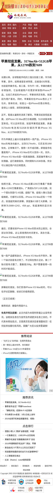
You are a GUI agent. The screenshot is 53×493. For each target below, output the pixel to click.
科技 (4, 36)
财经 (4, 28)
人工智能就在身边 (12, 456)
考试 (30, 28)
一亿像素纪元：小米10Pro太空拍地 (20, 435)
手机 (36, 36)
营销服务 (25, 466)
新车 (14, 28)
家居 (4, 33)
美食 (4, 41)
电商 (9, 44)
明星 (30, 25)
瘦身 (15, 41)
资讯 (9, 25)
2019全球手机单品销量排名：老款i (19, 419)
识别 (15, 36)
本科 (36, 28)
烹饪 (36, 33)
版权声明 (48, 466)
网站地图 (26, 470)
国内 (14, 25)
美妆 (9, 41)
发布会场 (44, 41)
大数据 (37, 44)
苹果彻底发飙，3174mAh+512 (18, 402)
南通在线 (16, 53)
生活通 (36, 41)
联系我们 (14, 466)
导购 (9, 28)
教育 (24, 28)
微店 (15, 44)
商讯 (4, 44)
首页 (4, 25)
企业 (24, 33)
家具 (9, 33)
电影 (36, 25)
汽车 (24, 25)
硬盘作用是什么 (19, 306)
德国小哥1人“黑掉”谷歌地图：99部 (19, 431)
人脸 (9, 36)
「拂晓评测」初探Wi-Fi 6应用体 (18, 410)
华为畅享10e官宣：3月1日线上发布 (20, 414)
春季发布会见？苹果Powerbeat (18, 406)
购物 (24, 41)
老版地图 (37, 466)
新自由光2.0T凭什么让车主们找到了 (20, 447)
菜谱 (30, 33)
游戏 (24, 36)
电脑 (30, 36)
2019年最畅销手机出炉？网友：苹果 (20, 443)
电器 (15, 33)
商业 (30, 44)
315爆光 (44, 44)
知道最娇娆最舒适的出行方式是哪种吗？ (22, 452)
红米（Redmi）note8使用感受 (18, 460)
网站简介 (3, 466)
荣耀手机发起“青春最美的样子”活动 (20, 439)
